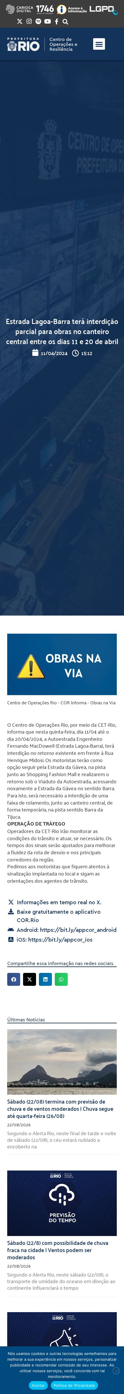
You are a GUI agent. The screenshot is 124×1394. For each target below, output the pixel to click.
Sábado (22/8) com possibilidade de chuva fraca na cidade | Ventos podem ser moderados (57, 1249)
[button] (99, 44)
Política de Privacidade (74, 1385)
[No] (116, 1370)
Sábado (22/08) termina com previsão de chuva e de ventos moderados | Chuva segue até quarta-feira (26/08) (60, 1108)
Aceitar (38, 1385)
